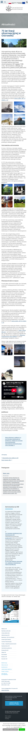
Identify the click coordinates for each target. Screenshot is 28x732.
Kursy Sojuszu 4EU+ (6, 460)
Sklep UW (3, 652)
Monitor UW (4, 656)
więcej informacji (5, 690)
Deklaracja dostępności (4, 674)
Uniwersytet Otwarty (6, 639)
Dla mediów (4, 654)
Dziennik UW (4, 658)
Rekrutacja (4, 663)
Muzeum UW (4, 667)
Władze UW (4, 628)
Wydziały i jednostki (5, 631)
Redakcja (7, 718)
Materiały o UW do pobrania (7, 637)
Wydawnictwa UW (5, 646)
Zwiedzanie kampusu (6, 669)
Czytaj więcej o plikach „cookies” (10, 729)
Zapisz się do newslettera (14, 703)
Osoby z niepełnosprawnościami (8, 643)
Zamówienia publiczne (6, 648)
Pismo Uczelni (4, 671)
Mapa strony (8, 717)
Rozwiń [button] (2, 1)
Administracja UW (5, 635)
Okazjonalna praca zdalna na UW (10, 458)
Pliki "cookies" (8, 715)
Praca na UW (4, 665)
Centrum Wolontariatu (6, 641)
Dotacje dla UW (4, 650)
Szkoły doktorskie (5, 633)
